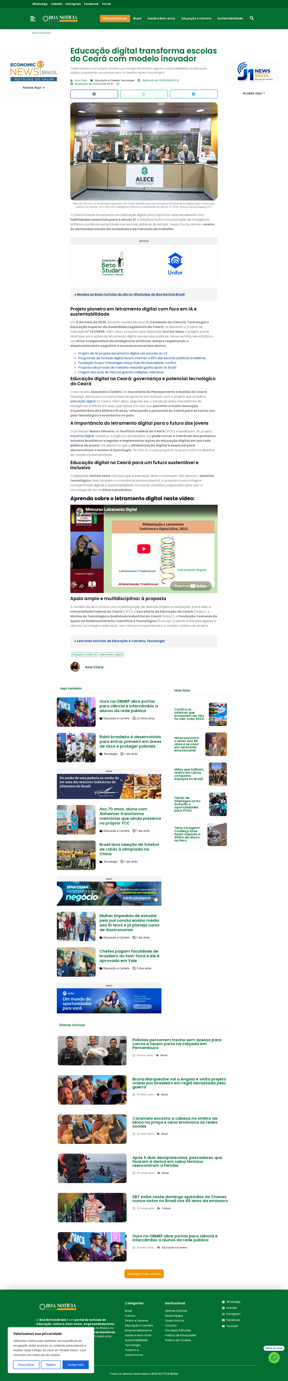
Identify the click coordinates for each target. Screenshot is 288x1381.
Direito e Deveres (136, 1321)
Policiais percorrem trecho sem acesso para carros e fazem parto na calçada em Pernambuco (176, 1043)
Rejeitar (51, 1364)
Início (35, 32)
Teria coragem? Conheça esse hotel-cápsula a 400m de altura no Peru (187, 834)
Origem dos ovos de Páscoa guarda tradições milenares (121, 372)
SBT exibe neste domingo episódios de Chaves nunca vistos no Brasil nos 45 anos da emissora (180, 1198)
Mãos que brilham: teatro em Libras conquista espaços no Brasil (189, 774)
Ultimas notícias (176, 1311)
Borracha (46, 32)
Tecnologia (132, 1345)
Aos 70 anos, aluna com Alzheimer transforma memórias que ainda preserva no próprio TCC (130, 816)
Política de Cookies (178, 1340)
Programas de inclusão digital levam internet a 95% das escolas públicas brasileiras (142, 358)
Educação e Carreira (139, 1325)
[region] (51, 1350)
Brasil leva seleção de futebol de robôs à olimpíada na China (129, 849)
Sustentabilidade (136, 1340)
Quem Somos (174, 1321)
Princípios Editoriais (178, 1330)
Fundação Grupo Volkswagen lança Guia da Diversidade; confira (127, 363)
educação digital (83, 401)
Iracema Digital (82, 436)
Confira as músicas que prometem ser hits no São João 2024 (189, 714)
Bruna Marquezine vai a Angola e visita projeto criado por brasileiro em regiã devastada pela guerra (179, 1083)
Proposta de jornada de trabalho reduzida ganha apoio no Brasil (127, 367)
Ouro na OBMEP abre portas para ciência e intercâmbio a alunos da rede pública (129, 706)
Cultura (130, 1316)
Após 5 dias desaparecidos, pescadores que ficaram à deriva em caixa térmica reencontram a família (177, 1161)
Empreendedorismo (138, 1330)
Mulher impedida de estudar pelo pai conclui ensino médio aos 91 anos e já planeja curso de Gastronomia (129, 923)
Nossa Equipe (174, 1316)
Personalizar (26, 1364)
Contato (171, 1325)
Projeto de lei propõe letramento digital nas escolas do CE (123, 353)
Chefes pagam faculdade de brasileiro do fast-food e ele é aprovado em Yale (129, 955)
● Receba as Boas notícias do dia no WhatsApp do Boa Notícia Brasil (129, 294)
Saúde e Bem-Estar (138, 1335)
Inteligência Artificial (84, 654)
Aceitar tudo (76, 1364)
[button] (94, 94)
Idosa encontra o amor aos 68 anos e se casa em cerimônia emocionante (186, 744)
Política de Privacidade (180, 1335)
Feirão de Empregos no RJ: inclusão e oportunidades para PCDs (187, 804)
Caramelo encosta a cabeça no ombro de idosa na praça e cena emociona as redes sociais (174, 1122)
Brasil (128, 1311)
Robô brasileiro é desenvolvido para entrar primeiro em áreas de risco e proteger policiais (130, 741)
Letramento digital (111, 654)
